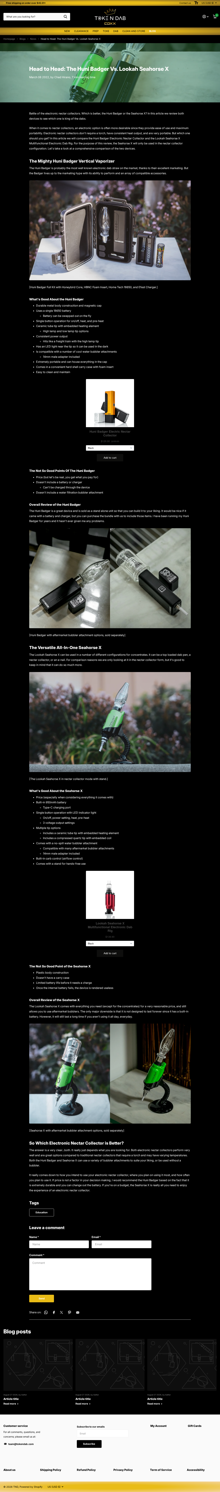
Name (34, 1237)
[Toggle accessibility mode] (196, 3)
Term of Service (161, 1470)
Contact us (185, 3)
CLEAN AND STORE (133, 31)
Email (96, 1237)
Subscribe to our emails (91, 1426)
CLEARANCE (81, 31)
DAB (115, 31)
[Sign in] (205, 16)
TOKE (106, 31)
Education (42, 1212)
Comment (36, 1255)
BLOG (152, 31)
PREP (96, 31)
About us (9, 1470)
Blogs (23, 38)
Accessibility (196, 1470)
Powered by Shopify (31, 1486)
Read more (9, 1403)
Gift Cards (194, 1426)
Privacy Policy (123, 1470)
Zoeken (65, 17)
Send (42, 1298)
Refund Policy (86, 1470)
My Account (158, 1426)
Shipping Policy (50, 1470)
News (33, 38)
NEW (67, 31)
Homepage (9, 38)
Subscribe (89, 1443)
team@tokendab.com (21, 1444)
